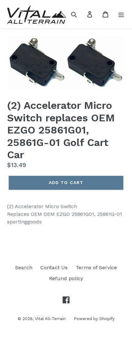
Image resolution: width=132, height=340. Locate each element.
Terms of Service (96, 267)
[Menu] (121, 14)
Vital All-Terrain (50, 318)
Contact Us (54, 267)
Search (23, 267)
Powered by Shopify (94, 318)
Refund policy (66, 278)
